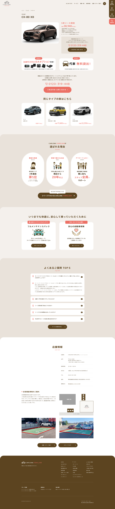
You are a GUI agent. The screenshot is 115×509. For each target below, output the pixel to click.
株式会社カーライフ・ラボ (74, 384)
